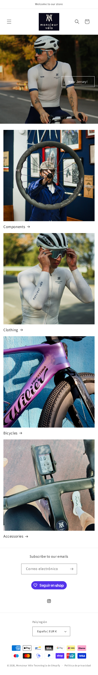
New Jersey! (78, 81)
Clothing (10, 329)
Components (14, 226)
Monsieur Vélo (24, 665)
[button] (9, 22)
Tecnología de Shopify (47, 665)
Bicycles (10, 433)
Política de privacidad (77, 665)
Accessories (13, 536)
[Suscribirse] (72, 569)
